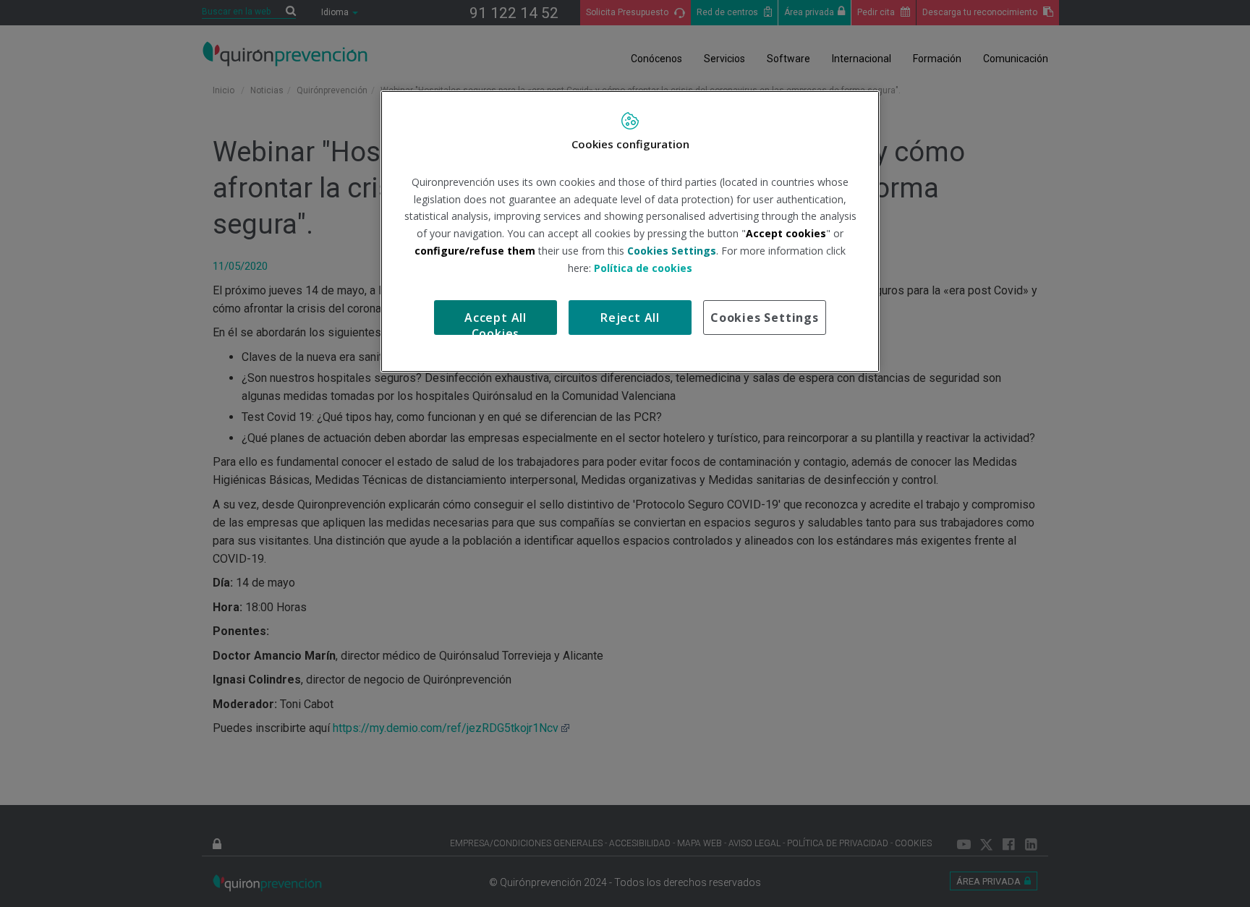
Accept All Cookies (495, 322)
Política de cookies (643, 268)
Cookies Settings (764, 317)
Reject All (630, 317)
